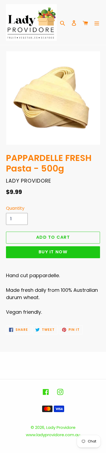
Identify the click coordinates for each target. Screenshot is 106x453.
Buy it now (53, 252)
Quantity (15, 208)
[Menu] (96, 22)
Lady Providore (61, 427)
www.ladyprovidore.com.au (53, 435)
